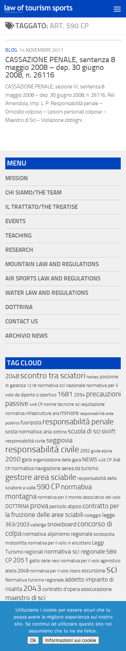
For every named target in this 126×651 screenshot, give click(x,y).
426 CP (105, 460)
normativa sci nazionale (61, 385)
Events (15, 221)
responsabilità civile (42, 449)
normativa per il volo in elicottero (59, 543)
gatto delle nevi (44, 560)
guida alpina (101, 450)
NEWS (89, 459)
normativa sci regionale (74, 551)
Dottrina (19, 307)
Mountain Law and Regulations (52, 264)
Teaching (18, 235)
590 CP (48, 486)
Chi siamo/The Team (33, 192)
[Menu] (117, 8)
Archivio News (26, 335)
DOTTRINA (17, 506)
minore (69, 413)
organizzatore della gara (57, 460)
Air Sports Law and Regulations (52, 278)
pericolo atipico (65, 506)
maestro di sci (25, 597)
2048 (12, 376)
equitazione (93, 404)
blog (11, 50)
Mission (16, 178)
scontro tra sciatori (52, 375)
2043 (32, 588)
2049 (23, 571)
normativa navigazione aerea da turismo (55, 468)
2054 (79, 395)
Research (19, 250)
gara (27, 459)
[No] (117, 626)
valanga (38, 525)
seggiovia (59, 440)
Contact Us (21, 321)
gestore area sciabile (40, 477)
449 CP (36, 404)
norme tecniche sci (62, 404)
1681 (65, 394)
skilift (108, 431)
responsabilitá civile (25, 441)
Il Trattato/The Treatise (41, 207)
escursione (93, 571)
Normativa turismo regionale (34, 580)
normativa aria (35, 431)
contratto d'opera (61, 589)
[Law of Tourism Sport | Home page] (50, 9)
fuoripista (31, 422)
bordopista (103, 534)
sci (111, 569)
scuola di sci (84, 431)
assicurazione (96, 589)
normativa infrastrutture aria (32, 413)
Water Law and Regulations (46, 293)
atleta (10, 570)
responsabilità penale (78, 421)
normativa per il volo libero (55, 570)
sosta (11, 432)
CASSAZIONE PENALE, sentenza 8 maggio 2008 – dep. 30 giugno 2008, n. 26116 (60, 67)
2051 (20, 560)
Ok (33, 640)
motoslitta (16, 543)
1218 (31, 385)
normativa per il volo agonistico (90, 560)
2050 (13, 459)
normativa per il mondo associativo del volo (78, 497)
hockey (92, 376)
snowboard (61, 524)
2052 (85, 450)
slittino (60, 432)
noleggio (92, 515)
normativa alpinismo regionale (57, 534)
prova (39, 505)
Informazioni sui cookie (70, 640)
